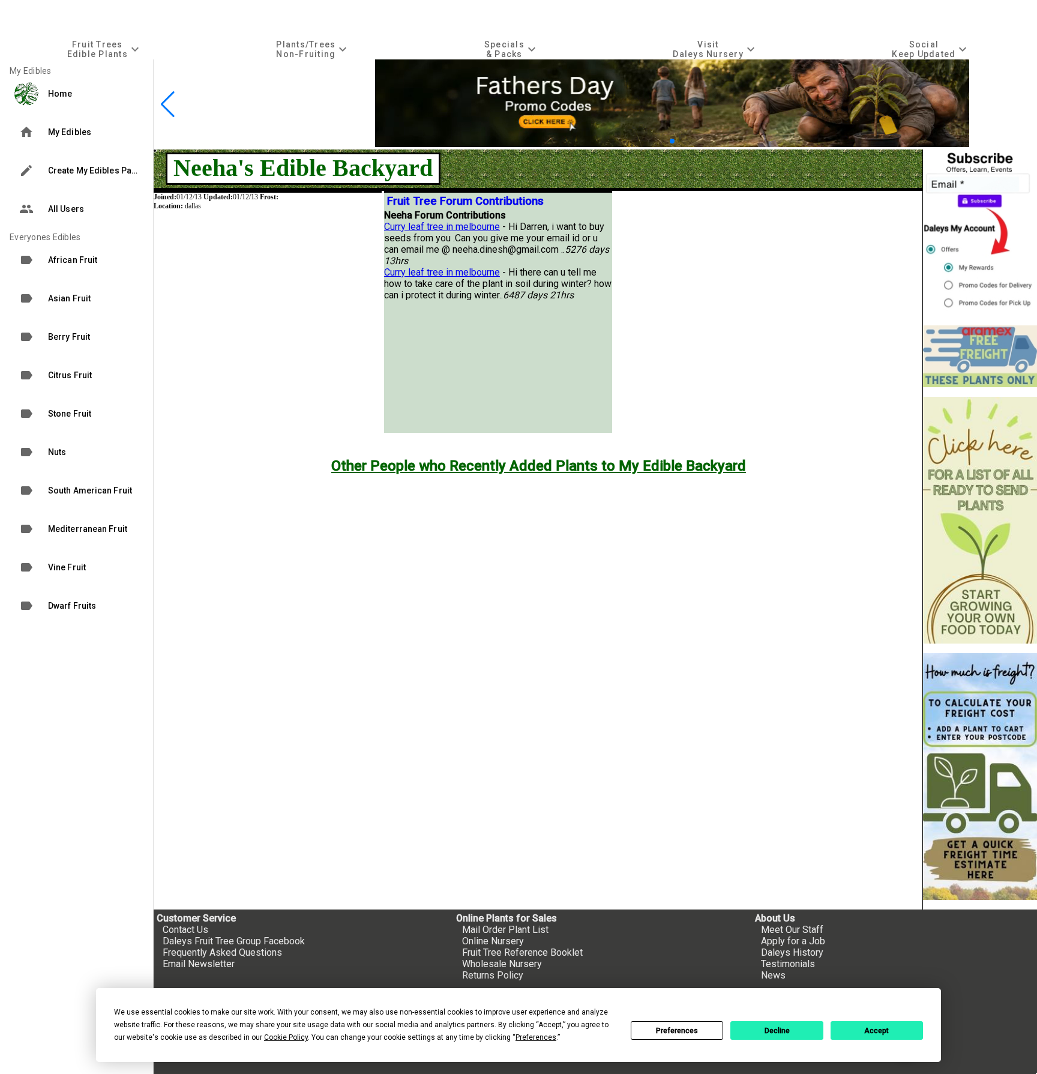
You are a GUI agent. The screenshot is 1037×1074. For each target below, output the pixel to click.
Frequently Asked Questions (222, 952)
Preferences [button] (535, 1037)
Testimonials (788, 964)
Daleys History (792, 952)
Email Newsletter (199, 964)
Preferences (677, 1031)
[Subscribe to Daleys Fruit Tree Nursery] (980, 232)
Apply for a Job (793, 941)
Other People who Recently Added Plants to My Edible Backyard (538, 465)
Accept (876, 1031)
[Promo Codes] (672, 143)
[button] (662, 140)
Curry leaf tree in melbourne (442, 226)
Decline (777, 1031)
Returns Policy (492, 975)
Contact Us (185, 929)
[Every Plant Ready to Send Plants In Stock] (980, 520)
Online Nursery (493, 941)
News (773, 975)
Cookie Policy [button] (286, 1037)
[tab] (104, 48)
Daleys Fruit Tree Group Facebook (234, 941)
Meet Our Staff (792, 929)
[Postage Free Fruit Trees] (980, 356)
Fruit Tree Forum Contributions (465, 201)
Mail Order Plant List (505, 929)
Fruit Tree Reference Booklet (522, 952)
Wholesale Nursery (502, 964)
